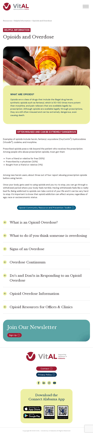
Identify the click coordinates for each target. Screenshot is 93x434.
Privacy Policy (45, 374)
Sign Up (13, 335)
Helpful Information (22, 21)
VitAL (38, 431)
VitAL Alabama (16, 6)
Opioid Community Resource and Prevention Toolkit (45, 207)
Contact (45, 368)
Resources (7, 21)
